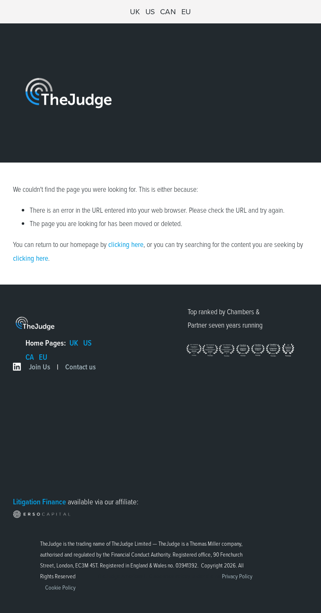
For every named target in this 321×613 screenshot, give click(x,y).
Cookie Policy (60, 587)
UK (135, 11)
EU (186, 11)
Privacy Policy (237, 576)
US (150, 11)
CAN (168, 11)
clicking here (125, 244)
